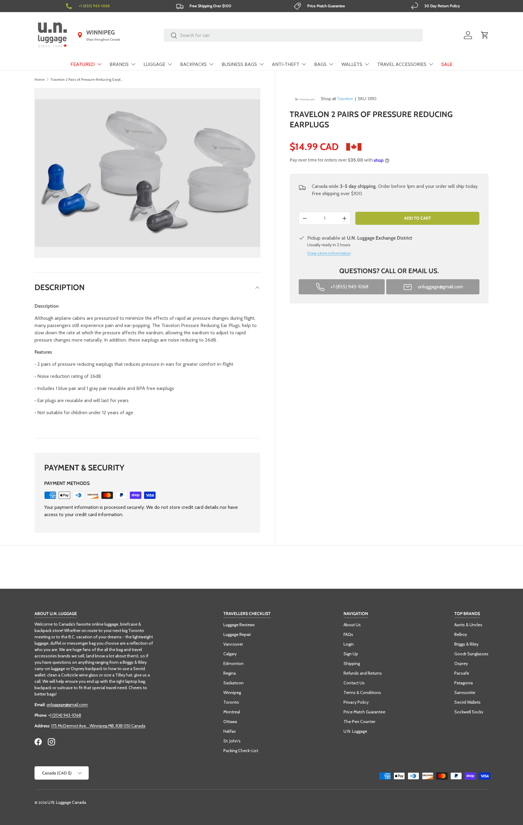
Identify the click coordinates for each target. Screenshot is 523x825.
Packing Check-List (240, 750)
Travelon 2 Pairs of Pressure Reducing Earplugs (86, 79)
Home (39, 79)
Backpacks (193, 64)
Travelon (345, 98)
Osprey (461, 663)
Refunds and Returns (363, 673)
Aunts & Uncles (468, 624)
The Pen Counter (359, 721)
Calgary (230, 653)
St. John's (232, 741)
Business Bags (239, 64)
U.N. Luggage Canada (67, 802)
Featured (83, 64)
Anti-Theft (285, 64)
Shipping (352, 663)
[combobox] (293, 35)
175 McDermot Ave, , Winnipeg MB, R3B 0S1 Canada (98, 725)
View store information (329, 253)
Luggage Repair (237, 634)
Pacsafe (461, 673)
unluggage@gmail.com (67, 704)
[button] (485, 35)
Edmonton (233, 663)
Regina (229, 673)
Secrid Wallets (467, 702)
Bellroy (460, 634)
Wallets (351, 64)
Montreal (231, 712)
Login (349, 644)
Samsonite (464, 692)
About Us (352, 624)
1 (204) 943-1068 (65, 715)
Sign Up (351, 653)
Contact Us (354, 683)
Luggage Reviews (239, 624)
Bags (320, 64)
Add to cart (417, 218)
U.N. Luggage (355, 731)
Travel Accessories (401, 64)
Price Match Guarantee (364, 712)
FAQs (348, 634)
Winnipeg (232, 692)
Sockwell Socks (468, 712)
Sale (446, 64)
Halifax (229, 731)
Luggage (154, 64)
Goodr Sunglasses (471, 653)
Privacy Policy (356, 702)
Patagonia (463, 683)
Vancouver (233, 644)
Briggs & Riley (466, 644)
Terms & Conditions (362, 692)
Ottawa (230, 721)
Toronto (231, 702)
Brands (119, 64)
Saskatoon (233, 683)
